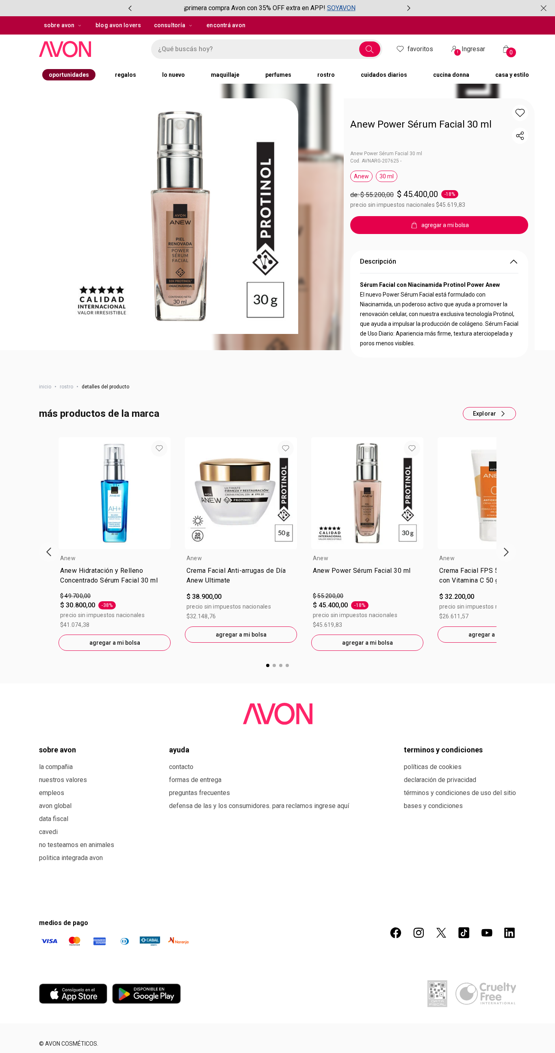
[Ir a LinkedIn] (509, 990)
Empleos (51, 850)
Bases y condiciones (433, 863)
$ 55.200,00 (328, 653)
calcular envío (386, 256)
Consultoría (169, 25)
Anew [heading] (68, 616)
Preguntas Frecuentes (199, 850)
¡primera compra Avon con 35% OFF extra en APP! (254, 8)
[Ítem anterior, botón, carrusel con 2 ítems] (130, 8)
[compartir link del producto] (520, 136)
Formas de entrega (195, 837)
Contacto (181, 824)
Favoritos (420, 49)
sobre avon (59, 25)
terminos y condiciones (443, 807)
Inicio (45, 444)
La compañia (56, 824)
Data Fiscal (53, 876)
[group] (269, 8)
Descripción (378, 319)
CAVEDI (48, 889)
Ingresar (471, 50)
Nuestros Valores (63, 837)
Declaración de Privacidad (440, 837)
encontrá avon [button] (225, 25)
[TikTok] (463, 990)
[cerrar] (543, 8)
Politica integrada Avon (71, 915)
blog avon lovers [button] (118, 25)
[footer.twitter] (441, 990)
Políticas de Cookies (433, 824)
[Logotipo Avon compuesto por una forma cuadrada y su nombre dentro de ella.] (91, 49)
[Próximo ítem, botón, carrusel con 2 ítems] (408, 8)
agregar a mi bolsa (114, 700)
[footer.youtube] (486, 990)
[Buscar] (369, 49)
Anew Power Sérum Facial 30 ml (421, 124)
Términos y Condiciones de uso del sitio (460, 850)
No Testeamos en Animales (76, 902)
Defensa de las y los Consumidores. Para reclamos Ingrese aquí (259, 863)
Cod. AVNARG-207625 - (375, 161)
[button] (180, 216)
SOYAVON (341, 8)
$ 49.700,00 (75, 653)
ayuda (179, 807)
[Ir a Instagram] (418, 990)
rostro (66, 444)
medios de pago (63, 980)
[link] (114, 635)
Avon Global (55, 863)
